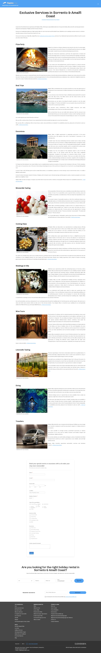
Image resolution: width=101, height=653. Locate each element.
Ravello (16, 617)
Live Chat (17, 628)
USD (23, 643)
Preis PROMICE (54, 610)
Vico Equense (18, 615)
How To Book (54, 608)
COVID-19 (53, 619)
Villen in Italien (37, 619)
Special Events (50, 19)
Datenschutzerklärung (71, 596)
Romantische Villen (38, 611)
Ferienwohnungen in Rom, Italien (22, 621)
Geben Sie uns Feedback (20, 634)
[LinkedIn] (82, 644)
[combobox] (25, 581)
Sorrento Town (18, 610)
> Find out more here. (42, 78)
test (16, 606)
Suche (79, 580)
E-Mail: (16, 650)
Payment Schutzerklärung (57, 613)
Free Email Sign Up (19, 635)
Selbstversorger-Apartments (40, 613)
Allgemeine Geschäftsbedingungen (59, 615)
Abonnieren (77, 592)
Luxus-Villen (36, 610)
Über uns (53, 606)
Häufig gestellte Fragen (20, 632)
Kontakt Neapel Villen (19, 626)
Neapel (16, 619)
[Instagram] (80, 644)
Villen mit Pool (37, 608)
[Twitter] (85, 644)
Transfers (44, 19)
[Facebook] (77, 644)
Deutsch (17, 643)
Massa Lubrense (19, 611)
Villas (35, 606)
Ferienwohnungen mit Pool (40, 617)
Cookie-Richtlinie (55, 621)
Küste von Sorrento (19, 608)
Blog (16, 637)
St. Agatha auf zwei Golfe (20, 613)
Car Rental (56, 19)
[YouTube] (79, 644)
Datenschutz (54, 611)
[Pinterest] (84, 644)
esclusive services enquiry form (47, 36)
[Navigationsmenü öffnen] (98, 4)
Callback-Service (19, 630)
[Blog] (75, 644)
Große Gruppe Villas (38, 615)
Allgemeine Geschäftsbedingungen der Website (62, 617)
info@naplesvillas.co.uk (24, 650)
